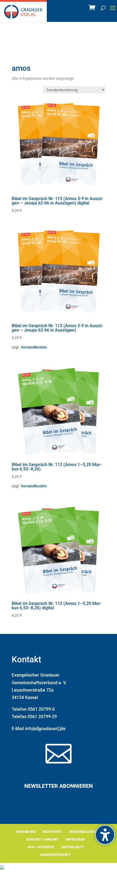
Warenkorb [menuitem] (26, 832)
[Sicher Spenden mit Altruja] (2, 868)
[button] (112, 11)
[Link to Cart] (93, 9)
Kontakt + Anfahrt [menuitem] (42, 839)
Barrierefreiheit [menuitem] (55, 855)
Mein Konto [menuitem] (52, 832)
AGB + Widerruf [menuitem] (41, 847)
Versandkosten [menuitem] (82, 832)
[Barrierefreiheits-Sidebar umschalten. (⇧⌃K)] (105, 835)
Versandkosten (34, 347)
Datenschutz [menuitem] (72, 847)
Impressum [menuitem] (75, 839)
